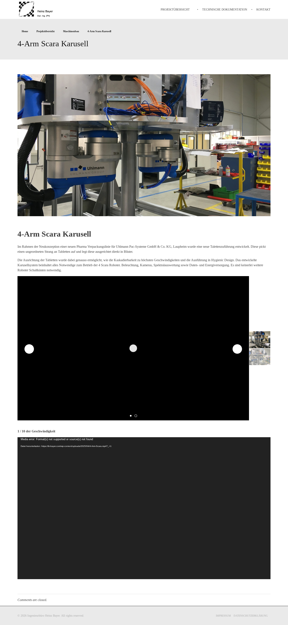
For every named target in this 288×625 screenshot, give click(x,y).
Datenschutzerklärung (251, 615)
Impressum (223, 615)
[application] (144, 508)
